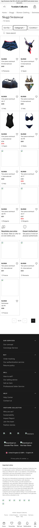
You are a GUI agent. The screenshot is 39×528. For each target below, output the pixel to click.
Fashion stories (9, 425)
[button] (34, 6)
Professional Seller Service (13, 386)
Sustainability (8, 415)
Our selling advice (10, 379)
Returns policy (9, 365)
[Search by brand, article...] (4, 7)
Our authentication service (13, 362)
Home (4, 12)
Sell (5, 372)
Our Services (9, 341)
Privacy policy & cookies (18, 459)
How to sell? (8, 376)
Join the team (8, 421)
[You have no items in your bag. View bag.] (34, 6)
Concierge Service (10, 348)
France (6, 515)
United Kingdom (13, 515)
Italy (22, 516)
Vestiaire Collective (12, 408)
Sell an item (7, 383)
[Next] (25, 321)
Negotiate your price (9, 231)
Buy (4, 355)
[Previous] (14, 321)
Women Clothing (22, 12)
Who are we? (8, 411)
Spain (17, 516)
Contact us (7, 400)
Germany (30, 515)
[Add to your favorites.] (17, 59)
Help (5, 393)
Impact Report (8, 418)
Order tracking (9, 358)
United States (23, 515)
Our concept (8, 344)
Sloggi (11, 12)
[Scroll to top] (33, 321)
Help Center (8, 397)
